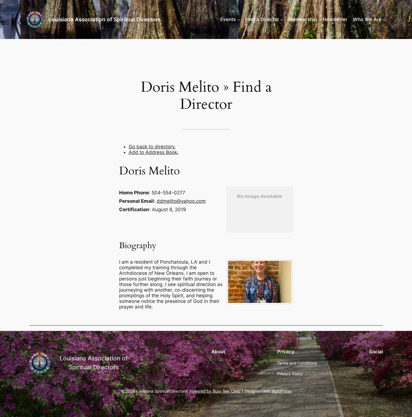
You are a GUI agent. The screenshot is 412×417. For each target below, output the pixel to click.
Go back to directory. (152, 146)
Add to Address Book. (154, 152)
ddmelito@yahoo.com (181, 201)
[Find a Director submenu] (281, 19)
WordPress (281, 391)
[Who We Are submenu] (384, 19)
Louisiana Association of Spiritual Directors (104, 19)
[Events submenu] (238, 19)
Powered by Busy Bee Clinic (215, 391)
